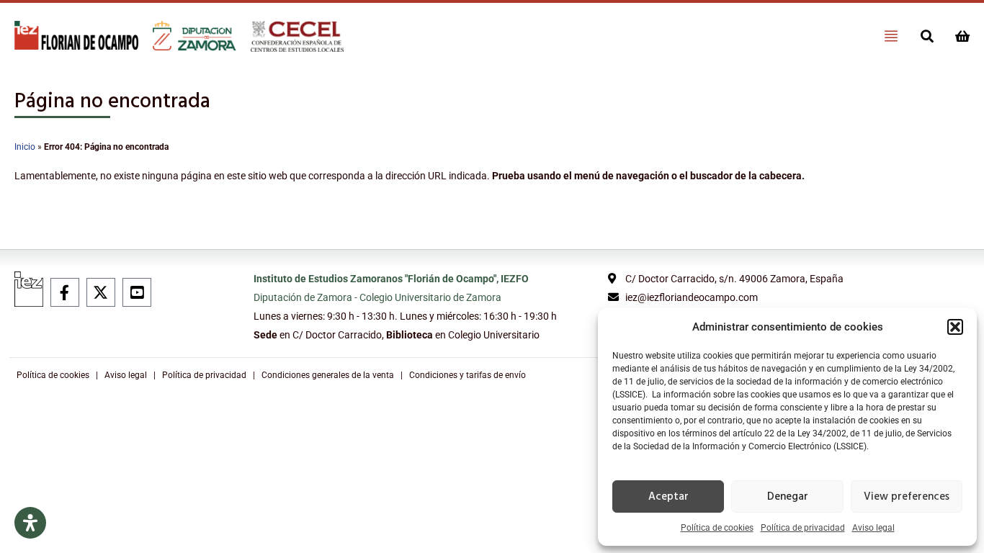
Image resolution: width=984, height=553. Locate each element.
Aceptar (668, 496)
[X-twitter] (100, 292)
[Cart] (962, 36)
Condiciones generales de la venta (327, 375)
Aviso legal (873, 528)
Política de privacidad (803, 528)
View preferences (906, 496)
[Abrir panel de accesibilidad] (30, 523)
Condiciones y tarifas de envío (467, 375)
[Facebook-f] (64, 292)
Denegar (787, 496)
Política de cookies (717, 528)
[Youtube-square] (136, 292)
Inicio (24, 147)
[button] (955, 327)
